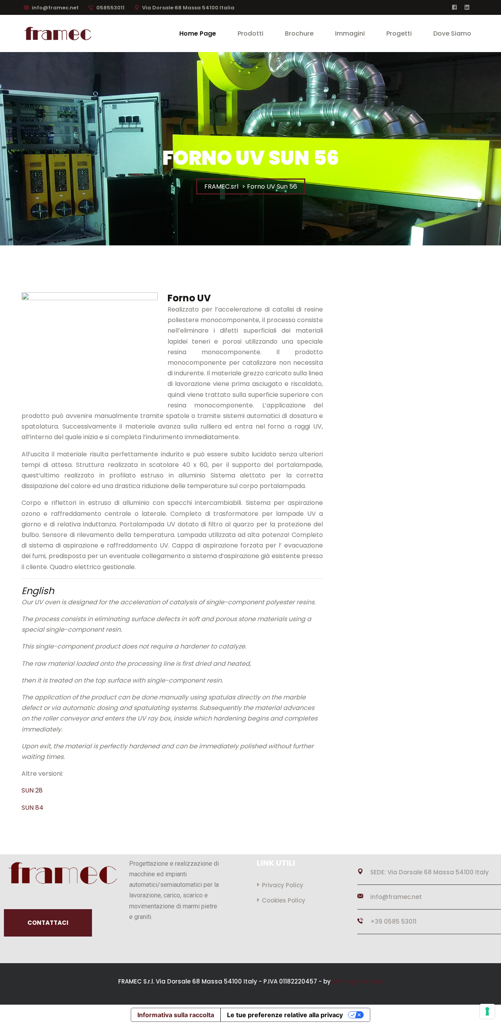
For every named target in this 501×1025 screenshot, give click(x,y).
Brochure (299, 33)
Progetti (399, 33)
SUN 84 (32, 807)
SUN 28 (32, 790)
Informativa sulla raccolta (175, 1015)
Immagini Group (357, 981)
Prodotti (250, 33)
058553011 (110, 7)
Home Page (197, 33)
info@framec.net (55, 7)
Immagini (350, 33)
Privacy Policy (282, 885)
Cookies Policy (283, 900)
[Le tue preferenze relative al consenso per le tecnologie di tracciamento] (487, 1011)
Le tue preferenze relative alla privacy (285, 1015)
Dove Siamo (452, 33)
